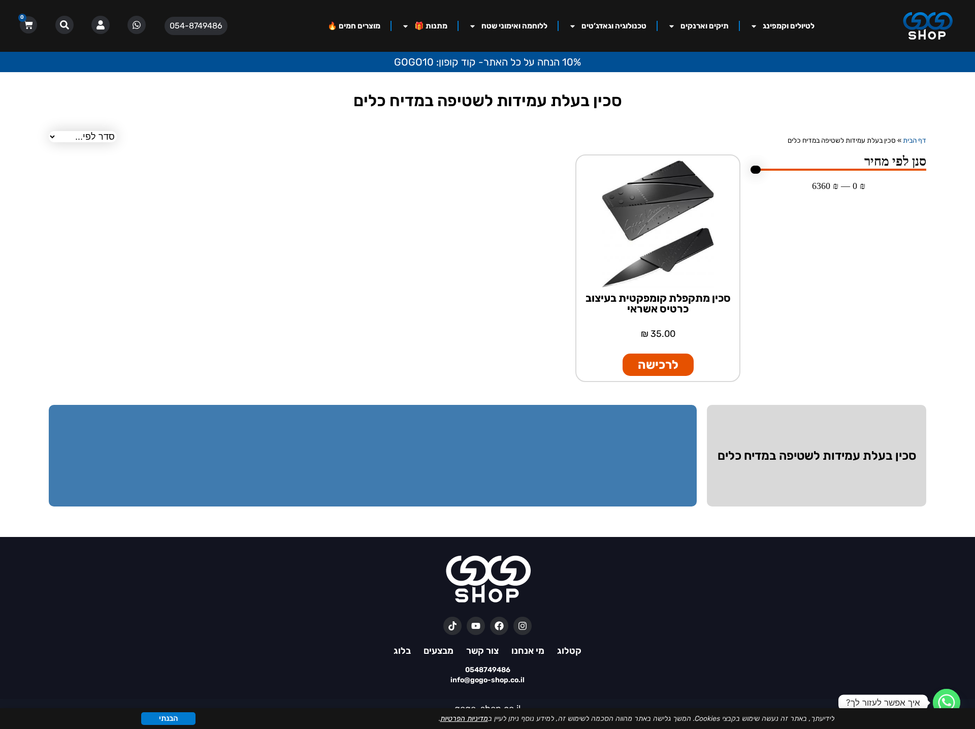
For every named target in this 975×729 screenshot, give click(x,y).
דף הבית (914, 140)
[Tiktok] (452, 626)
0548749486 (487, 669)
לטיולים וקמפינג (789, 25)
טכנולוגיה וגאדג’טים (613, 25)
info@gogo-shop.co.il (487, 680)
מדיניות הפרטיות (464, 718)
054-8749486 (196, 25)
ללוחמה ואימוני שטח (514, 25)
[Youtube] (476, 626)
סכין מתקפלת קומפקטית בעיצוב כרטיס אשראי (658, 303)
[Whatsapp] (946, 702)
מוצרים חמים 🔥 (354, 25)
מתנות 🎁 (430, 25)
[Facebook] (499, 626)
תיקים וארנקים (704, 25)
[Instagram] (522, 626)
